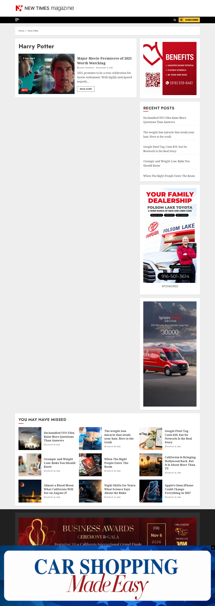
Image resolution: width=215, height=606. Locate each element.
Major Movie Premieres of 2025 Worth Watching (104, 60)
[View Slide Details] (107, 534)
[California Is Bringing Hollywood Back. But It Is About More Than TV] (150, 464)
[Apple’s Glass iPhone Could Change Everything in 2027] (150, 491)
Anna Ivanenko (86, 68)
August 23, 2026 (114, 497)
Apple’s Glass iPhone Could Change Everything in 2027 (179, 489)
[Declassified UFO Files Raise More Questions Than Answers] (29, 438)
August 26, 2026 (53, 471)
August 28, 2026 (114, 446)
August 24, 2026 (53, 497)
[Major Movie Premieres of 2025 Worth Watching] (46, 74)
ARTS (24, 90)
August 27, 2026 (174, 446)
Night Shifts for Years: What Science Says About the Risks (120, 489)
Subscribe (191, 20)
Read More (86, 89)
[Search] (175, 20)
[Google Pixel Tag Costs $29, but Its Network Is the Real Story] (150, 438)
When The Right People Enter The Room (169, 176)
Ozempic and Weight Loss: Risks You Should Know (59, 463)
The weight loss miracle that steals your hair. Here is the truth (119, 436)
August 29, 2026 (53, 445)
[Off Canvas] (17, 19)
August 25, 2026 (114, 471)
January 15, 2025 (106, 68)
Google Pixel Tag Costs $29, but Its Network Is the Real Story (178, 436)
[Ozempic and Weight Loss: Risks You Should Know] (29, 464)
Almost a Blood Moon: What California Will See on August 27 (59, 489)
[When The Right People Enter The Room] (90, 464)
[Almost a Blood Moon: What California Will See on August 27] (29, 491)
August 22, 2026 (174, 497)
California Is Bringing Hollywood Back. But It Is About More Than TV (180, 462)
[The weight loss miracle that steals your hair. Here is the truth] (90, 438)
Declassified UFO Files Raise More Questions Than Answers (164, 120)
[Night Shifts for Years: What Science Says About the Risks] (90, 491)
